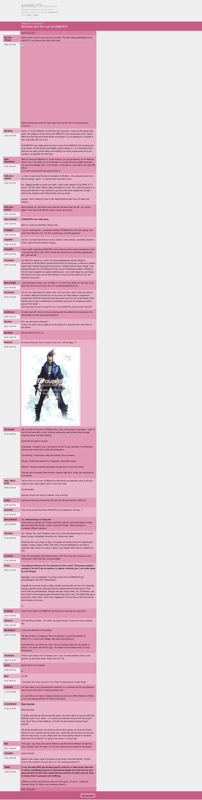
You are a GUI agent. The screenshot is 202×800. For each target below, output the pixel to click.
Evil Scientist (9, 429)
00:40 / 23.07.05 (10, 317)
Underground (26, 23)
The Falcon (8, 533)
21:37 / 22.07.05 (10, 287)
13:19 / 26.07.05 (10, 524)
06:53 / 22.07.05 (10, 44)
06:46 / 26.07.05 (10, 347)
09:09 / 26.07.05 (10, 488)
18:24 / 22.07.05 (10, 254)
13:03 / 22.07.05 (10, 244)
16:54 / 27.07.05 (10, 660)
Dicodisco (8, 321)
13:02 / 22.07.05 (10, 235)
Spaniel (7, 500)
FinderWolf (8, 230)
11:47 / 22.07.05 (10, 214)
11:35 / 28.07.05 (10, 681)
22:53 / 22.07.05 (10, 297)
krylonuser (8, 342)
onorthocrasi (9, 312)
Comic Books (37, 23)
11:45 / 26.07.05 (10, 505)
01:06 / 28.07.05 (10, 670)
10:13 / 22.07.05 (10, 136)
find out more (53, 12)
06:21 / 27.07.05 (10, 570)
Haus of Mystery (10, 219)
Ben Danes (8, 131)
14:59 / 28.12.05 (10, 772)
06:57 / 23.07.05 (10, 326)
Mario (6, 676)
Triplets (7, 767)
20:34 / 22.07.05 (10, 265)
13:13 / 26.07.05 (10, 514)
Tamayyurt (8, 620)
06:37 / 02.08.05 (10, 748)
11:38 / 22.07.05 (10, 166)
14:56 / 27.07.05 (10, 625)
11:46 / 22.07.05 (10, 183)
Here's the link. (28, 704)
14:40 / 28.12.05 (10, 758)
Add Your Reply (88, 795)
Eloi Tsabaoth (9, 630)
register (35, 15)
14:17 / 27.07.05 (10, 616)
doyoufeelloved (10, 704)
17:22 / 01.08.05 (10, 708)
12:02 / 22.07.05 (10, 224)
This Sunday (9, 260)
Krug (6, 743)
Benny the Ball (10, 282)
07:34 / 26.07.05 (10, 434)
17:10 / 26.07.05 (10, 538)
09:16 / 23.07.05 (10, 337)
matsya (7, 565)
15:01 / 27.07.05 (10, 635)
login (29, 15)
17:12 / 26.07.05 (10, 560)
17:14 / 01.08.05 (10, 692)
